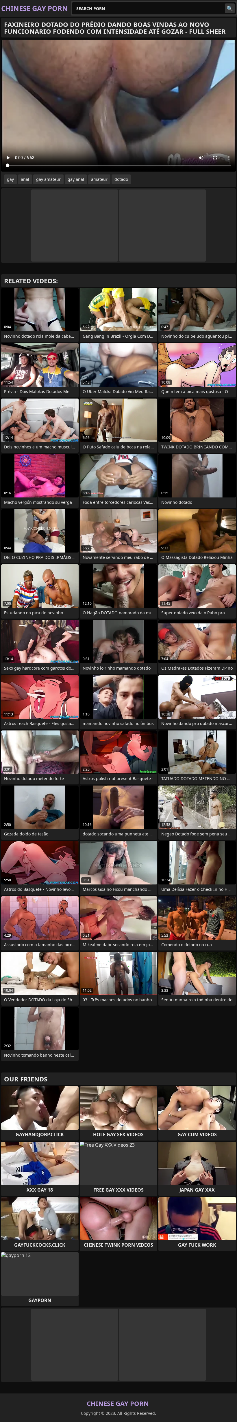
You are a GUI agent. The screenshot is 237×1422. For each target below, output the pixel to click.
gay (10, 179)
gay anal (76, 179)
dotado (121, 179)
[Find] (230, 8)
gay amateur (48, 179)
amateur (99, 179)
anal (25, 179)
